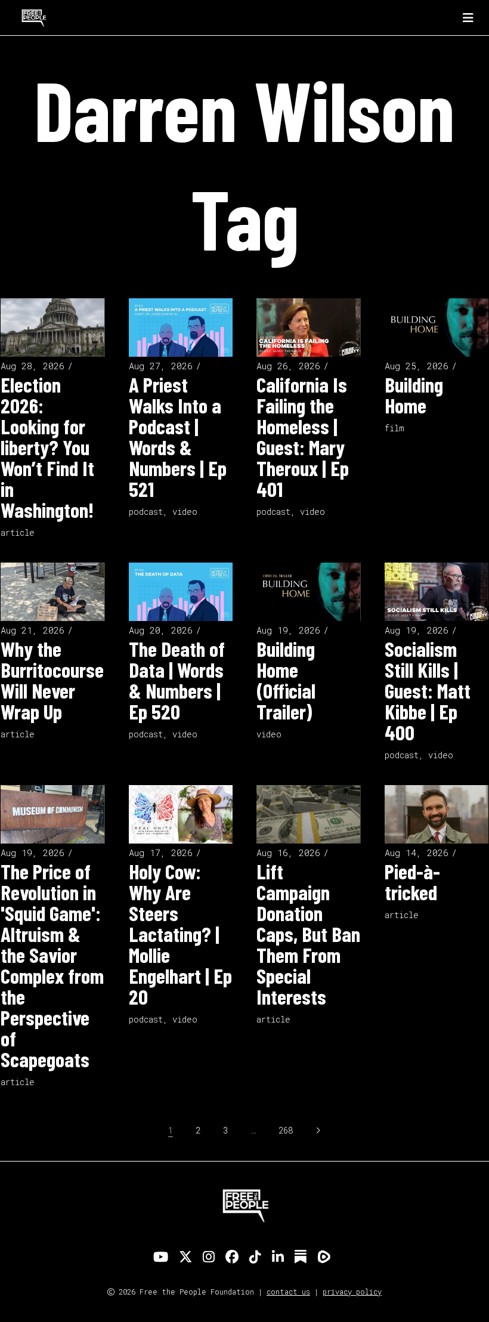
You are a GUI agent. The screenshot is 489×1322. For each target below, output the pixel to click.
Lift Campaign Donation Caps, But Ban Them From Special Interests (308, 933)
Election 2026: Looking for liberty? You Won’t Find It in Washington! (47, 447)
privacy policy (352, 1291)
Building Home (414, 395)
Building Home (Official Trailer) (285, 680)
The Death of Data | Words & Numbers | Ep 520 (177, 680)
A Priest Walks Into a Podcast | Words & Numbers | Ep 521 (178, 436)
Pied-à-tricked (412, 881)
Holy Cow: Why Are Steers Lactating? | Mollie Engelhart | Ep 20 (180, 933)
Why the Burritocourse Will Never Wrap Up (52, 680)
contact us (288, 1291)
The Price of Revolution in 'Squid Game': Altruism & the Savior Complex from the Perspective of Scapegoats (52, 964)
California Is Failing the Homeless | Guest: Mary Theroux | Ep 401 (302, 436)
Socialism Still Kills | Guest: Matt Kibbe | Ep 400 (428, 690)
